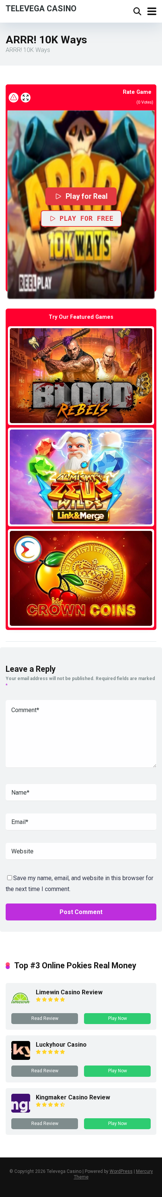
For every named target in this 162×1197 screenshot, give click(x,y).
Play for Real (86, 196)
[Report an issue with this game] (13, 97)
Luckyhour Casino (61, 1044)
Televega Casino (41, 8)
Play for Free (86, 218)
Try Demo (81, 375)
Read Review (44, 1018)
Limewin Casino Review (69, 992)
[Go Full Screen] (26, 97)
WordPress (121, 1171)
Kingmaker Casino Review (73, 1097)
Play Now (117, 1018)
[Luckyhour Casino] (20, 1057)
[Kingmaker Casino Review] (20, 1110)
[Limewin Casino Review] (20, 1005)
